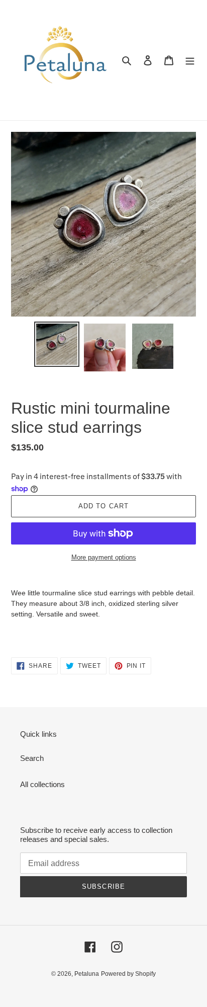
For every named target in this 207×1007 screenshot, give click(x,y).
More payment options (103, 557)
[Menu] (189, 60)
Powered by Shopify (128, 973)
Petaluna (86, 973)
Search (32, 758)
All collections (42, 784)
